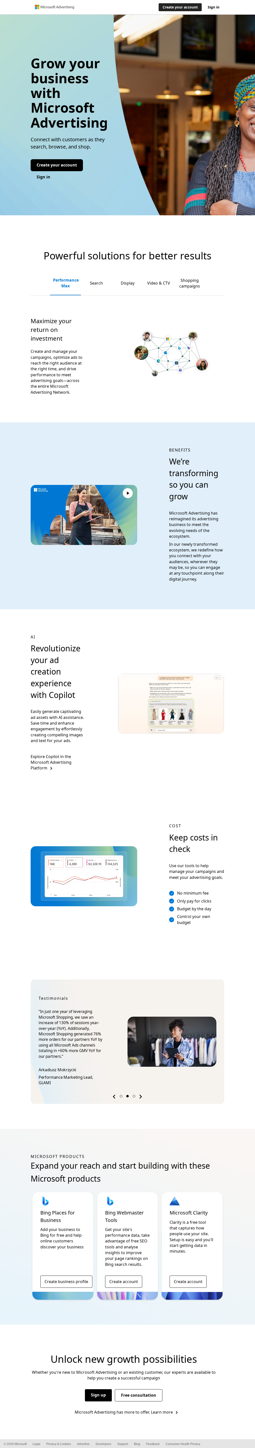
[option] (127, 1042)
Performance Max (66, 283)
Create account (123, 1281)
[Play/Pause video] (128, 493)
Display (127, 283)
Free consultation (138, 1395)
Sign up (98, 1395)
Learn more (162, 1412)
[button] (115, 1097)
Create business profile (66, 1281)
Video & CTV (158, 283)
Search (96, 283)
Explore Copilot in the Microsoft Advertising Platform (51, 762)
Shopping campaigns (189, 283)
